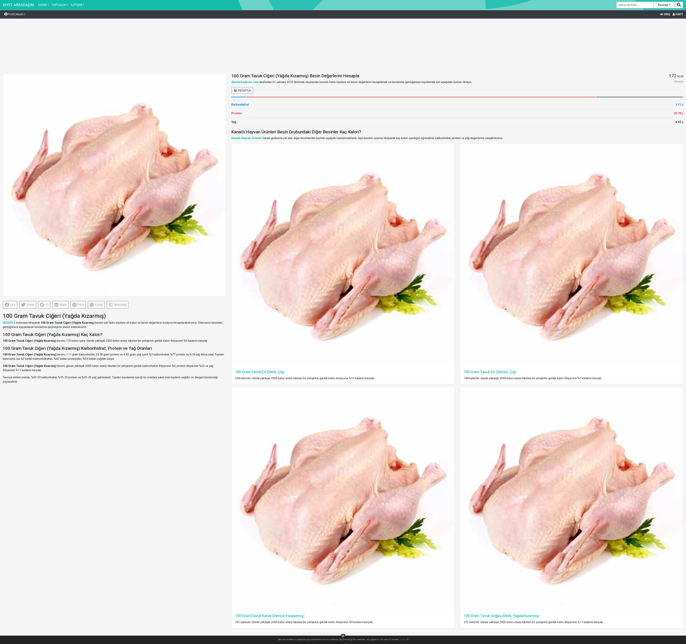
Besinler (663, 5)
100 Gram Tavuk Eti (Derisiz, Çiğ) (490, 372)
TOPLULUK (59, 5)
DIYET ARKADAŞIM (18, 5)
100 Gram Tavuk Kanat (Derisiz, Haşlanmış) (269, 616)
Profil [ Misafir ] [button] (16, 14)
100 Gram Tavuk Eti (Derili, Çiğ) (260, 372)
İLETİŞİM (76, 5)
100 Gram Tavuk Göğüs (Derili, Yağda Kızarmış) (501, 616)
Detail (403, 639)
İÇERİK (42, 5)
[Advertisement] (343, 47)
